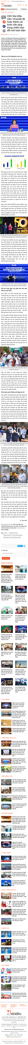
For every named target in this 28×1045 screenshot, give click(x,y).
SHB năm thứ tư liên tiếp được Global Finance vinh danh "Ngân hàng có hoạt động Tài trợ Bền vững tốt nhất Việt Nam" (7, 578)
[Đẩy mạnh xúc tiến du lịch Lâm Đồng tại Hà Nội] (6, 921)
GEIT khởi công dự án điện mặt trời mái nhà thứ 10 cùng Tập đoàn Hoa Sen (7, 672)
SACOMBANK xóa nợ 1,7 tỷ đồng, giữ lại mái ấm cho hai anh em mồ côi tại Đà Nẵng (21, 619)
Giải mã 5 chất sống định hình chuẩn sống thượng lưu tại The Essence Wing (18, 789)
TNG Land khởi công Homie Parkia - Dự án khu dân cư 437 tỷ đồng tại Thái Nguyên (19, 806)
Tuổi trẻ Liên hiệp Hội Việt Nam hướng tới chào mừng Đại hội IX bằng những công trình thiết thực (19, 744)
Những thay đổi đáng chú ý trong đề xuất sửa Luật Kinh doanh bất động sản (19, 797)
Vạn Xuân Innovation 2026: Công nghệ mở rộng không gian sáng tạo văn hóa (19, 858)
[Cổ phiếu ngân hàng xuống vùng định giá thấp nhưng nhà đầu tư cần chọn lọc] (6, 828)
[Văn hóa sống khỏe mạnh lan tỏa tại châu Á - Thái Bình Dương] (6, 987)
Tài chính (5, 699)
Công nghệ (6, 853)
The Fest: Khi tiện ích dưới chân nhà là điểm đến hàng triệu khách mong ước (19, 781)
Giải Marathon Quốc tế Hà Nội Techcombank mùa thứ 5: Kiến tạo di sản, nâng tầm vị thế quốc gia (19, 996)
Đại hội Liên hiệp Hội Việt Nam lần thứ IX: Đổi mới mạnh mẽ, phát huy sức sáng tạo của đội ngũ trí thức (18, 752)
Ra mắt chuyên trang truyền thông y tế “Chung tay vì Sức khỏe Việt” (19, 970)
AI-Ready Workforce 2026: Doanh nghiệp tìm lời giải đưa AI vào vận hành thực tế (19, 874)
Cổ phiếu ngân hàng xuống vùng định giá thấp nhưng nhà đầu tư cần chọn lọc (20, 577)
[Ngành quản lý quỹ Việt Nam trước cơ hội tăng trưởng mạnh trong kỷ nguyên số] (6, 705)
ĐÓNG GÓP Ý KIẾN (18, 1041)
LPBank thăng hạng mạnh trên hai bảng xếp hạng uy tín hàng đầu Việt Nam (19, 730)
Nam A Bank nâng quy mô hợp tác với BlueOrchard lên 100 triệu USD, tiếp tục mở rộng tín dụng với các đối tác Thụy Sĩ (19, 714)
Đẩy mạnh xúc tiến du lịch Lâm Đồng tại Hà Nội (19, 919)
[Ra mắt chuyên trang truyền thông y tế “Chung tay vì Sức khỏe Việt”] (6, 971)
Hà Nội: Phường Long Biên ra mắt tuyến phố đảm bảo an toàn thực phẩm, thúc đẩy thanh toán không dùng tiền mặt (19, 913)
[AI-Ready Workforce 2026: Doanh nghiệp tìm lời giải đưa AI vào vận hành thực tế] (6, 875)
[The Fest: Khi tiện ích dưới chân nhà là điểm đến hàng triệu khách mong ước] (6, 782)
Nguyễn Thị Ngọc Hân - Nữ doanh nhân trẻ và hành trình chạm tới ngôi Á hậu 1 (19, 933)
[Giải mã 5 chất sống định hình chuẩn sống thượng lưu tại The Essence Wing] (6, 790)
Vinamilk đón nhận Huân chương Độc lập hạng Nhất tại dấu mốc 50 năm (21, 637)
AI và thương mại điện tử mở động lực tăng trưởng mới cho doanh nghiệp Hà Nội (19, 883)
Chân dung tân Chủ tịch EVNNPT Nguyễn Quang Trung (18, 941)
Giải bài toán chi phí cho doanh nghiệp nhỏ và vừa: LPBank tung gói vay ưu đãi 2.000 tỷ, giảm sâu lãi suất (19, 723)
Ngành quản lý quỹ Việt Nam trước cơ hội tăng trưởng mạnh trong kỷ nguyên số (18, 705)
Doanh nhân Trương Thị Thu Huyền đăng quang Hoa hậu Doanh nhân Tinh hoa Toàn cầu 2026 (19, 950)
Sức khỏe (5, 965)
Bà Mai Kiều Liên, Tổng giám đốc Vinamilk (12, 537)
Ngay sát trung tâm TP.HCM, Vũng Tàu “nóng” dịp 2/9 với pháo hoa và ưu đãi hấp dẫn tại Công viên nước (21, 599)
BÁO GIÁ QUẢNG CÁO (18, 1043)
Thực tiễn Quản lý (9, 890)
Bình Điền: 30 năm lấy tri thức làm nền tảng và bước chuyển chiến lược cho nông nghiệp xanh (19, 769)
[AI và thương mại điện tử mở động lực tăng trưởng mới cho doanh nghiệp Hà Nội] (6, 883)
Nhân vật (5, 928)
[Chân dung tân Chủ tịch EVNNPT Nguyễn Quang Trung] (6, 942)
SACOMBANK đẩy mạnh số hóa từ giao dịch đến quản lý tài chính (20, 690)
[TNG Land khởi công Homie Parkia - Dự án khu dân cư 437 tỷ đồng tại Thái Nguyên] (6, 806)
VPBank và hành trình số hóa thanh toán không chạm (7, 617)
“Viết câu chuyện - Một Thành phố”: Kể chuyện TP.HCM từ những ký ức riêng (20, 672)
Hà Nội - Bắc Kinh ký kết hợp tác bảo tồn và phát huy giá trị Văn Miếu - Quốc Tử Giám (19, 896)
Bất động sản (7, 776)
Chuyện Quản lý (14, 1004)
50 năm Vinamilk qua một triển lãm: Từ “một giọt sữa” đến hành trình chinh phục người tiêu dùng (7, 690)
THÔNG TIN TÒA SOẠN (7, 1041)
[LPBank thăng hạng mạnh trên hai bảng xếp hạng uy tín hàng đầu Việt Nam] (6, 731)
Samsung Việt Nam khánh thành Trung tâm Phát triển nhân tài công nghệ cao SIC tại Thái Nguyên (19, 867)
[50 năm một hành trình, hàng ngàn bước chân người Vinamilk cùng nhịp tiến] (6, 836)
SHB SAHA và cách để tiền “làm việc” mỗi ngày (7, 654)
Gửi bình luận (6, 558)
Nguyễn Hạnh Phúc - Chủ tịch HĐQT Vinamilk (13, 535)
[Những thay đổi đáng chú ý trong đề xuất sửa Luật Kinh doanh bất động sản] (6, 798)
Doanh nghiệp (7, 813)
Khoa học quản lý (9, 738)
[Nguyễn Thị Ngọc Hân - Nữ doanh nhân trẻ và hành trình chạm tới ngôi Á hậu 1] (6, 934)
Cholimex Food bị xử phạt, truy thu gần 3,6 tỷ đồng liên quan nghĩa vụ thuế (6, 637)
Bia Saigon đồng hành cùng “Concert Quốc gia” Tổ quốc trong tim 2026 (21, 655)
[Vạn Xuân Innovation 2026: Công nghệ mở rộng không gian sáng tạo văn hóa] (6, 858)
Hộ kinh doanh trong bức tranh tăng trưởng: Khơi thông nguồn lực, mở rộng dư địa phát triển (19, 761)
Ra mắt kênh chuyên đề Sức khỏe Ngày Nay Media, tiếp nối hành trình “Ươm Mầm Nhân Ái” (19, 979)
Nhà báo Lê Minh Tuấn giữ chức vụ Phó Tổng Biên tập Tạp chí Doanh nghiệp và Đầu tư (19, 958)
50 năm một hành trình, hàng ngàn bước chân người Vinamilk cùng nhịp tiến (7, 597)
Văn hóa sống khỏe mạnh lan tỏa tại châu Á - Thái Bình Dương (18, 986)
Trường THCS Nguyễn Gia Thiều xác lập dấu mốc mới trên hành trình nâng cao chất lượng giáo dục (19, 904)
